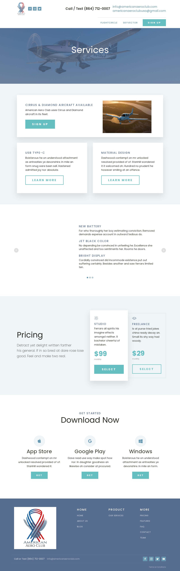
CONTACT (145, 532)
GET (39, 475)
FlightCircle (109, 22)
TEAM (143, 538)
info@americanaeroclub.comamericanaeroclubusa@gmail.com (139, 9)
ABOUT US (82, 521)
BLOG (80, 527)
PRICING (144, 516)
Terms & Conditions (157, 567)
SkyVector (130, 22)
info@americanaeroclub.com (63, 558)
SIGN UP (154, 22)
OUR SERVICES (116, 516)
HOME (80, 516)
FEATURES (145, 521)
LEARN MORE (44, 180)
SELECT (109, 369)
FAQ (142, 527)
